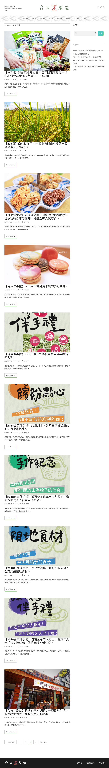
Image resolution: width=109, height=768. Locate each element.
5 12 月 (17, 717)
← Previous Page (10, 742)
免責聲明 (79, 763)
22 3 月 (15, 79)
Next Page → (43, 742)
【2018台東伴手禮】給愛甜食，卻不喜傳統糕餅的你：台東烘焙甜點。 (36, 427)
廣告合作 (76, 18)
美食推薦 (59, 18)
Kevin (8, 79)
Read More (10, 93)
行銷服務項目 (91, 763)
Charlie (9, 222)
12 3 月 (17, 222)
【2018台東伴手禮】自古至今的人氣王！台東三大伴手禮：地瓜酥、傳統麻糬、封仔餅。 (36, 641)
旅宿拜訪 (68, 18)
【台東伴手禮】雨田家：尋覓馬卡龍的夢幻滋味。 (36, 286)
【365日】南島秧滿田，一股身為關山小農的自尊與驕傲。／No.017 (35, 145)
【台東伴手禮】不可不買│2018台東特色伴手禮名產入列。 (36, 355)
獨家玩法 (34, 18)
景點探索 (51, 18)
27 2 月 (17, 290)
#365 (84, 18)
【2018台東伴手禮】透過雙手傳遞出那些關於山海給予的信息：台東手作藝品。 (36, 498)
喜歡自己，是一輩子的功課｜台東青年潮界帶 (87, 57)
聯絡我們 (102, 763)
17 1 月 (17, 361)
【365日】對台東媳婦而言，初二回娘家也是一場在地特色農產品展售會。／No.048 (35, 74)
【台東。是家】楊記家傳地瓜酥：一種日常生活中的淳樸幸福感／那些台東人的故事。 (36, 712)
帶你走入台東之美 (9, 6)
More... (6, 10)
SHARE (24, 79)
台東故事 (25, 18)
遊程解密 (42, 18)
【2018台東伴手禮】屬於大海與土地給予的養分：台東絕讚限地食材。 (36, 569)
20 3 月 (15, 151)
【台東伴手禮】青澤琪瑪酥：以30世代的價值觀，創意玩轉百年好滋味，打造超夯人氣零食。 (36, 216)
